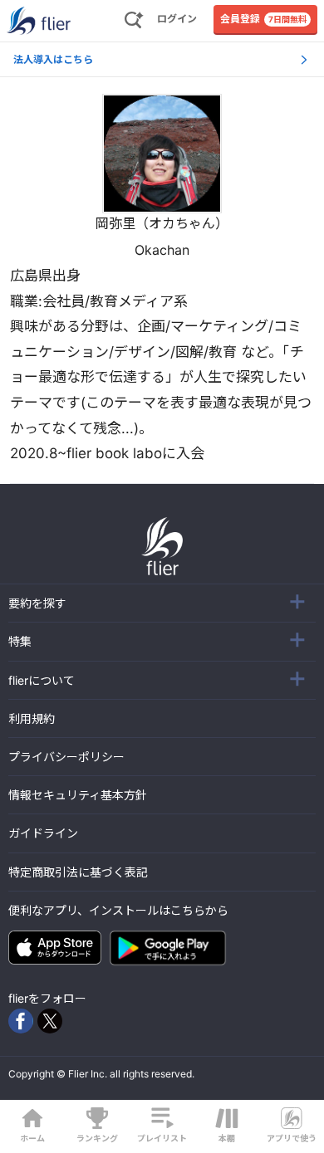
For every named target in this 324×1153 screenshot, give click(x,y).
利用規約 (31, 718)
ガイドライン (43, 833)
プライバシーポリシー (66, 757)
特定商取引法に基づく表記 (78, 872)
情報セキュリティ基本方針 (77, 795)
